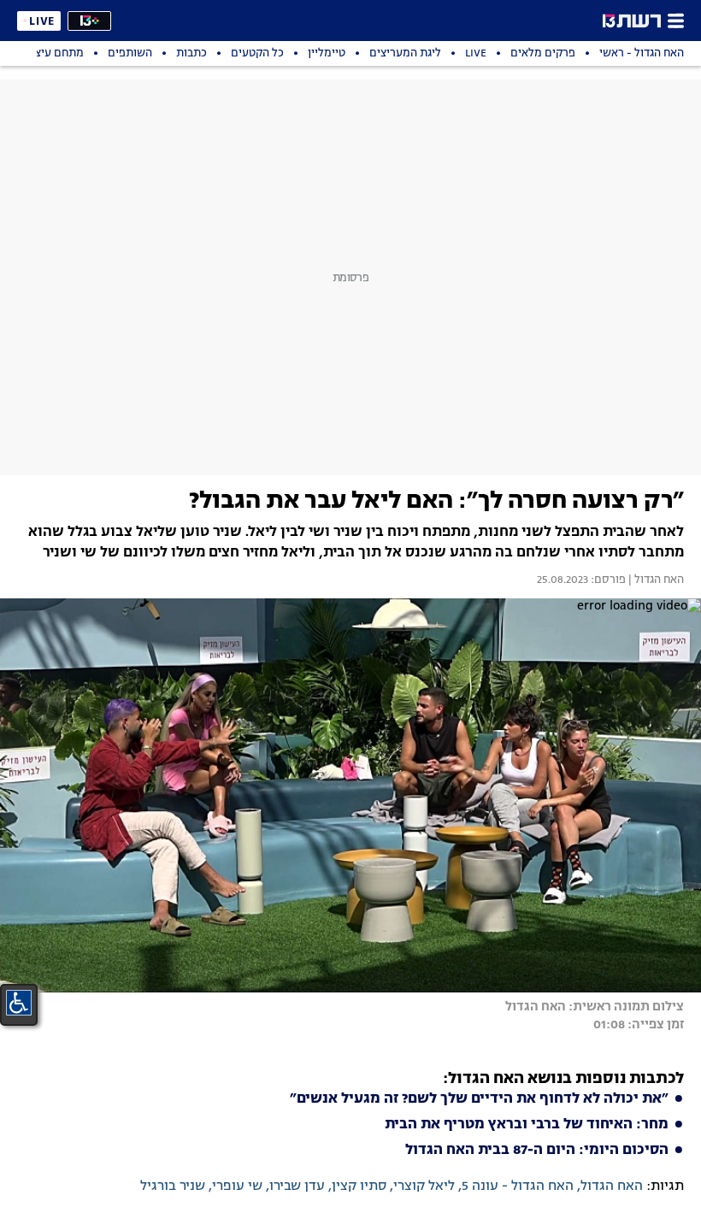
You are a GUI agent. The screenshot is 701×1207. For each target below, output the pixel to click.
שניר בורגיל (172, 1186)
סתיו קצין (359, 1186)
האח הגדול (611, 1186)
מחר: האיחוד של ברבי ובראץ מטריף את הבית (527, 1125)
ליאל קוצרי (424, 1186)
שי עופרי (237, 1186)
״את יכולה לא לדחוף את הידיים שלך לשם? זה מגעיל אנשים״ (479, 1099)
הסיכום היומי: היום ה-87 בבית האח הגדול (537, 1150)
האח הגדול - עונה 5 (518, 1186)
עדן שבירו (297, 1186)
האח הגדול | (655, 580)
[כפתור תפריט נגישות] (19, 1003)
